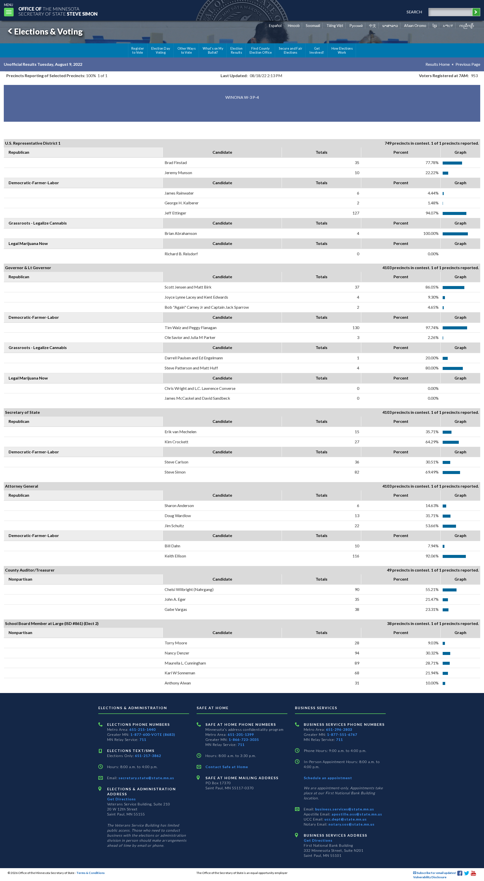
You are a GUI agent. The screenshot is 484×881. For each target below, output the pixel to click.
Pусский (356, 25)
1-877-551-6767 (342, 734)
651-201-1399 (241, 734)
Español (275, 25)
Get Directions (121, 799)
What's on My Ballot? (213, 50)
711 (142, 739)
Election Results (236, 50)
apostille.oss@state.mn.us (356, 814)
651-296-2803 (339, 729)
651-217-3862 (148, 755)
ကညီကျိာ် (466, 25)
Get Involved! (316, 50)
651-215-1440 (142, 729)
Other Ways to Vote (186, 50)
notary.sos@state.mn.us (351, 824)
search (414, 11)
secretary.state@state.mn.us (145, 778)
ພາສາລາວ (390, 25)
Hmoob (294, 25)
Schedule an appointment (328, 778)
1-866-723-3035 (244, 739)
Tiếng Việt (334, 25)
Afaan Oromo (415, 25)
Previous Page (468, 64)
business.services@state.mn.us (344, 809)
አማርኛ (448, 25)
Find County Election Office (261, 50)
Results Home (438, 64)
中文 (372, 25)
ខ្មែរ (435, 25)
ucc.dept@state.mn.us (345, 819)
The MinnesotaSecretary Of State (58, 11)
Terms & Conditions (90, 873)
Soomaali (313, 25)
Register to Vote (137, 50)
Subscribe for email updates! (436, 873)
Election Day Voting (160, 50)
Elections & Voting (48, 31)
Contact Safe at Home (226, 767)
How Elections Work (342, 50)
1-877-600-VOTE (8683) (152, 734)
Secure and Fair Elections (290, 50)
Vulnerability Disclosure (429, 877)
